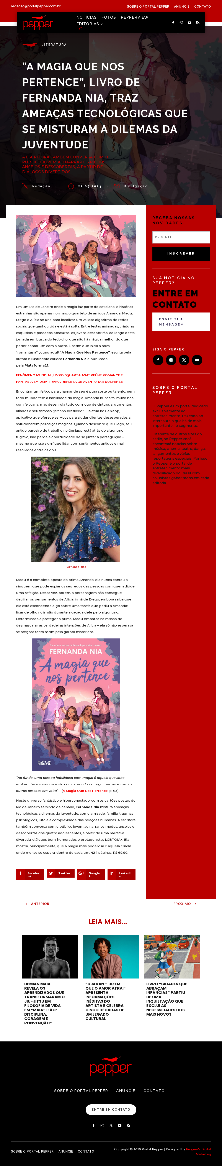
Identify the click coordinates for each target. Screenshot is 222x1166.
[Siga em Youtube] (189, 23)
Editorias (87, 24)
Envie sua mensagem (171, 321)
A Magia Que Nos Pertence (85, 791)
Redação (41, 186)
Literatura (54, 44)
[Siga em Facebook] (173, 23)
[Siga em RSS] (197, 23)
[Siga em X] (184, 360)
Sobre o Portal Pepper (148, 6)
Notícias (86, 18)
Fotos (108, 18)
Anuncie (181, 6)
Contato (202, 6)
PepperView (135, 18)
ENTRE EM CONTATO (111, 1109)
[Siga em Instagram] (181, 23)
